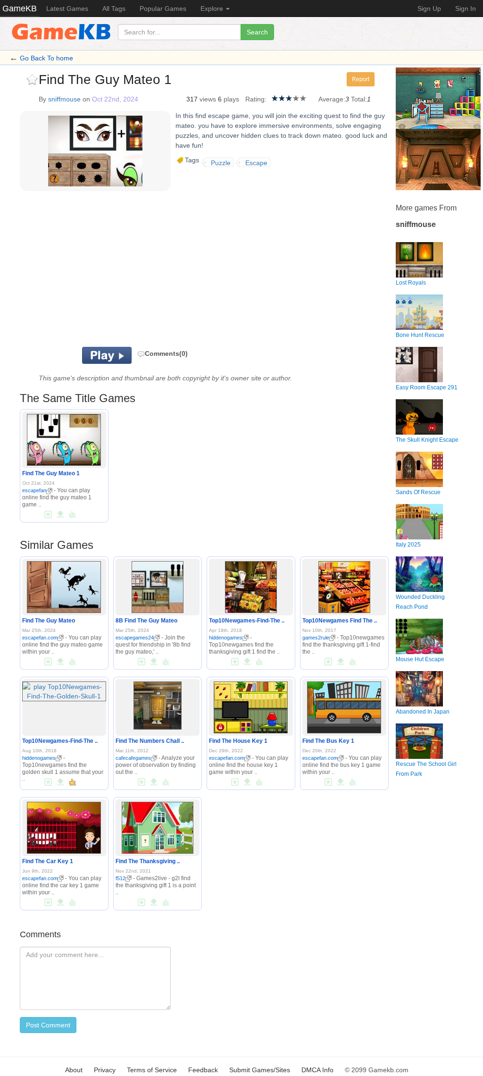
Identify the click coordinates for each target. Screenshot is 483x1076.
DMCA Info (317, 1070)
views (208, 99)
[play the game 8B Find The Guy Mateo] (157, 585)
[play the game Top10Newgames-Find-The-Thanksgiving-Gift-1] (251, 585)
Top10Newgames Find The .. (339, 620)
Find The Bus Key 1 (328, 741)
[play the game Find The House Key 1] (251, 705)
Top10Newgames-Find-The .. (246, 620)
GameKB (19, 8)
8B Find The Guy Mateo (146, 620)
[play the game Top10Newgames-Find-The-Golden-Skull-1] (64, 689)
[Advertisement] (130, 271)
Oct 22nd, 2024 (115, 99)
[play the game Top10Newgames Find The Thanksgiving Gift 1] (344, 585)
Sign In (465, 8)
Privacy (105, 1070)
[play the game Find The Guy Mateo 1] (64, 438)
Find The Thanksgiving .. (148, 861)
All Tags (113, 8)
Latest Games (67, 8)
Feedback (203, 1070)
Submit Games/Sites (259, 1070)
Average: (331, 99)
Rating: (255, 99)
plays (231, 99)
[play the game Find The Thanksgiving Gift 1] (157, 826)
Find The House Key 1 (238, 741)
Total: (359, 99)
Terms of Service (152, 1070)
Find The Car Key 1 (47, 861)
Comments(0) (166, 353)
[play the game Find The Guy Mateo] (64, 585)
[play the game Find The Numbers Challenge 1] (157, 703)
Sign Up (429, 8)
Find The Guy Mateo (48, 620)
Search (257, 32)
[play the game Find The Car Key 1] (64, 826)
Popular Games (163, 8)
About (74, 1070)
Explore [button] (212, 8)
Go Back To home (46, 58)
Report (360, 79)
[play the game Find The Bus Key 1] (344, 705)
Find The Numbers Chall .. (150, 741)
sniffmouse (64, 99)
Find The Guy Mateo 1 (51, 473)
